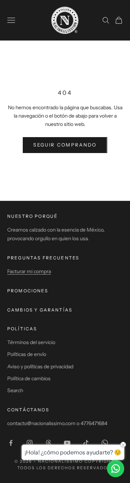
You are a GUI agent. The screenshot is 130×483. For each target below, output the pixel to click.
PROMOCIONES (27, 290)
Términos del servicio (31, 342)
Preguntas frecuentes (43, 257)
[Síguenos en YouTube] (67, 442)
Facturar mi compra (29, 271)
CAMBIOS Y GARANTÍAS (39, 310)
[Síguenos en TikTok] (86, 442)
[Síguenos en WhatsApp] (104, 442)
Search (15, 390)
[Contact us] (115, 468)
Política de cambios (29, 378)
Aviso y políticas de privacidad (40, 366)
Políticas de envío (26, 354)
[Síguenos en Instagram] (29, 442)
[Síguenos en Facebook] (10, 442)
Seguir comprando (64, 145)
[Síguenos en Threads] (48, 442)
